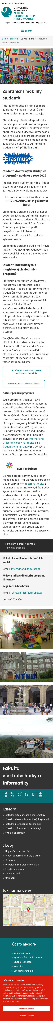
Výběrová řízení (22, 953)
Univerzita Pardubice (14, 3)
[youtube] (33, 794)
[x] (12, 794)
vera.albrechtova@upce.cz (27, 593)
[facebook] (5, 794)
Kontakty (19, 966)
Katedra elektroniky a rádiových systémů (27, 819)
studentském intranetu (16, 446)
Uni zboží (10, 878)
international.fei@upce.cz (25, 569)
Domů (5, 39)
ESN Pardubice (36, 483)
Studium (14, 39)
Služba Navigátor (23, 962)
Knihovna (10, 860)
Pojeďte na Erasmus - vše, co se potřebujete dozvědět (26, 372)
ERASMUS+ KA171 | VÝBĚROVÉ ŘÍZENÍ (23, 384)
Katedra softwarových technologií (23, 828)
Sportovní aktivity (14, 869)
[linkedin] (26, 794)
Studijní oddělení (16, 548)
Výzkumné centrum (15, 833)
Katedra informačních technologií (23, 824)
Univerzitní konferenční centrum (22, 865)
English (39, 23)
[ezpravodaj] (40, 794)
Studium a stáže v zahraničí (22, 544)
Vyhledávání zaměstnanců (28, 957)
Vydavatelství (12, 873)
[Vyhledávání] (46, 22)
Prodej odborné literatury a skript (23, 856)
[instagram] (19, 794)
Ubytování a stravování (17, 851)
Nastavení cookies (26, 1015)
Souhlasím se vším (26, 1009)
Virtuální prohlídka (23, 971)
